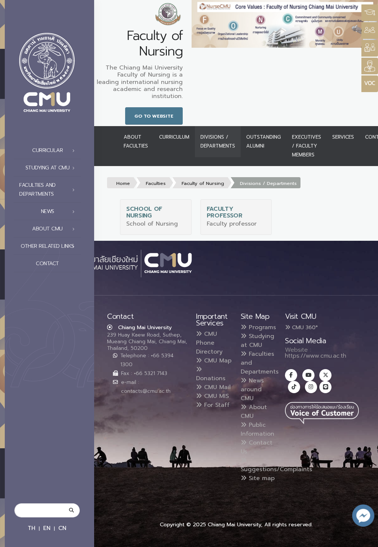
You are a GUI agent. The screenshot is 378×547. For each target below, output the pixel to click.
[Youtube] (308, 375)
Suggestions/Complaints (276, 469)
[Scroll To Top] (365, 538)
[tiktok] (294, 387)
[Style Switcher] (369, 30)
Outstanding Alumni (263, 141)
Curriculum (174, 137)
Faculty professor (225, 212)
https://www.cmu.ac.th (315, 355)
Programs (261, 327)
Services (343, 137)
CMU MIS (215, 396)
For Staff (216, 405)
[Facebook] (291, 375)
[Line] (325, 387)
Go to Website (153, 115)
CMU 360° (304, 327)
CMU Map (216, 360)
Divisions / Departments (217, 141)
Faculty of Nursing (203, 183)
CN (62, 528)
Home (123, 183)
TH (31, 528)
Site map (261, 478)
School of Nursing (144, 212)
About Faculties (136, 141)
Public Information (257, 429)
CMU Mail (216, 387)
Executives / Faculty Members (306, 146)
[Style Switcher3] (369, 12)
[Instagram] (311, 387)
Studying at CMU (257, 341)
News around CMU (252, 389)
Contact (47, 263)
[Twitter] (325, 375)
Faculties (156, 183)
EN (47, 528)
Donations (211, 378)
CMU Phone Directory (209, 343)
